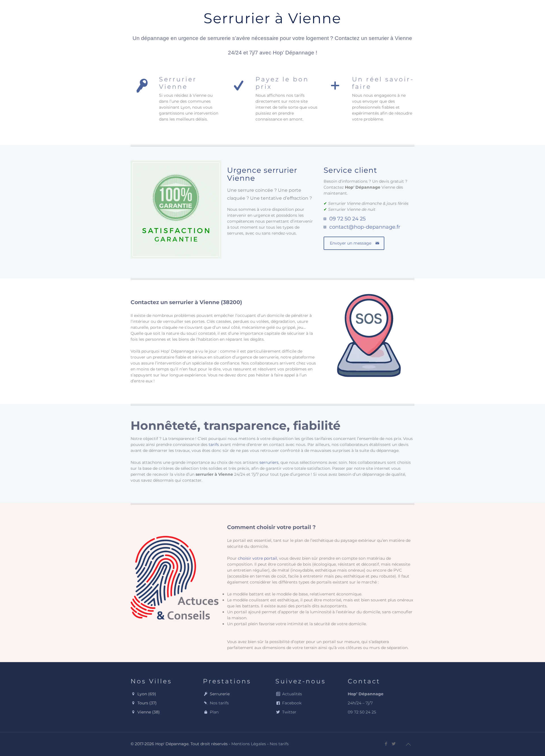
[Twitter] (394, 743)
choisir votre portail (257, 558)
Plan (214, 712)
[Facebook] (386, 743)
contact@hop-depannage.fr (364, 227)
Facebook (291, 703)
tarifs (214, 444)
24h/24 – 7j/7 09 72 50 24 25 (365, 703)
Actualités (292, 693)
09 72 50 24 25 (347, 219)
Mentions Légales (248, 743)
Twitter (289, 712)
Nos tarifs (219, 703)
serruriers (268, 462)
